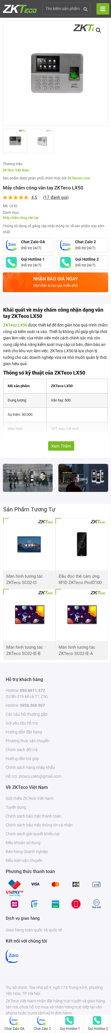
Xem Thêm (61, 446)
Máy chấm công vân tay (21, 218)
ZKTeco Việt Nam (16, 170)
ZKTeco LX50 (15, 325)
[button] (98, 30)
